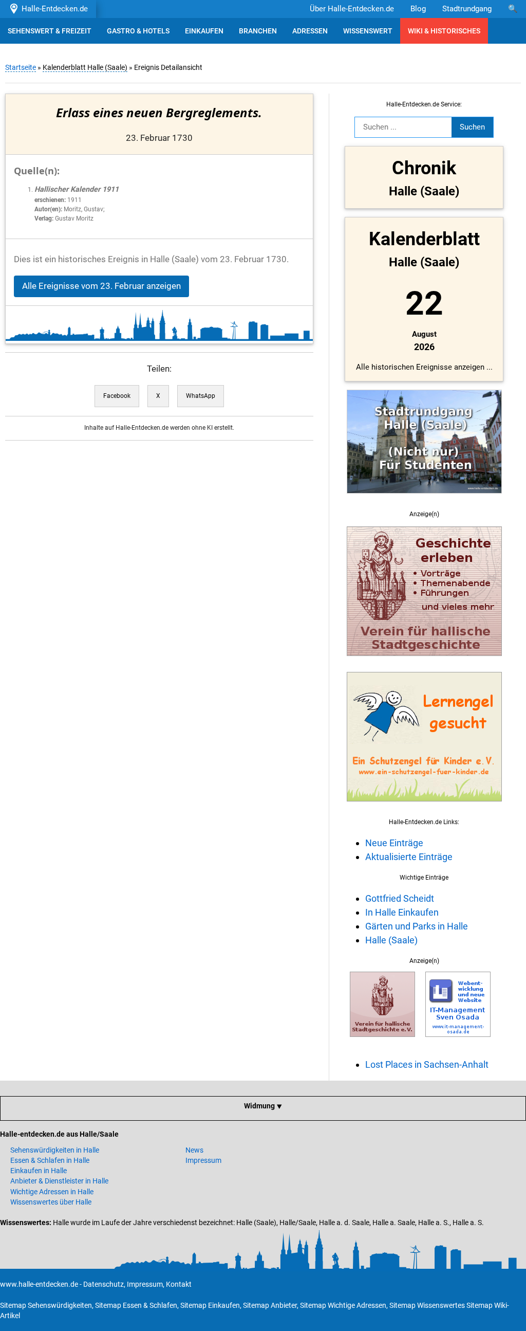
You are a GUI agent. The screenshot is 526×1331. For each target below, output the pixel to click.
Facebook (116, 395)
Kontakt (179, 1284)
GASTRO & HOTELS (138, 31)
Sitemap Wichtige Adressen (343, 1305)
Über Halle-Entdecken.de (352, 8)
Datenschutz (103, 1284)
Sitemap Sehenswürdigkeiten (46, 1305)
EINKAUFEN (204, 31)
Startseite (20, 67)
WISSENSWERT (367, 31)
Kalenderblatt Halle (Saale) (85, 67)
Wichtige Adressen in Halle (51, 1192)
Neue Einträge (394, 842)
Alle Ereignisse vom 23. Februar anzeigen (101, 286)
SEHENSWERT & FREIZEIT (49, 31)
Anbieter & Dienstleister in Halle (59, 1181)
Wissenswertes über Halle (50, 1202)
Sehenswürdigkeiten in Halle (54, 1150)
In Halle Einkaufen (402, 912)
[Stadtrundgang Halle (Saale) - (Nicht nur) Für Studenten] (424, 499)
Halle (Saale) (391, 940)
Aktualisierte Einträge (409, 856)
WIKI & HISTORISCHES (444, 31)
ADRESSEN (310, 31)
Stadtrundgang (467, 8)
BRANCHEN (258, 31)
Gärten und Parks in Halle (416, 926)
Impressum (203, 1160)
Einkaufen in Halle (38, 1170)
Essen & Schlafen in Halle (49, 1160)
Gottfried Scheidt (399, 898)
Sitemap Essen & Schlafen (136, 1305)
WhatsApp (200, 395)
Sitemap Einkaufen (210, 1305)
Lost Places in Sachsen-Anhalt (427, 1064)
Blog (418, 8)
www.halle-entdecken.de (39, 1284)
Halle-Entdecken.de (52, 8)
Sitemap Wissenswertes (427, 1305)
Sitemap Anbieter (270, 1305)
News (194, 1150)
